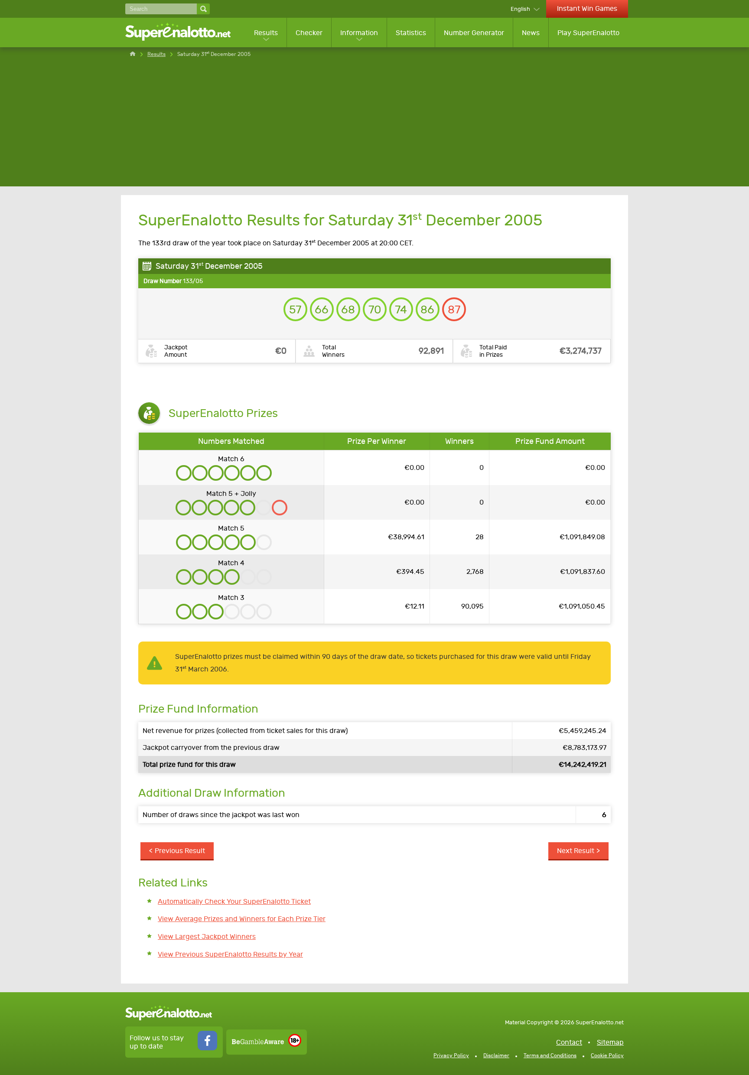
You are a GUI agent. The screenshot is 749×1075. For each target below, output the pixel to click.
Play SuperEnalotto (588, 33)
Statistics (411, 33)
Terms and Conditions (550, 1055)
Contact (569, 1042)
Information (359, 33)
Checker (309, 33)
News (531, 33)
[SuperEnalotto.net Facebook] (207, 1048)
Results (266, 33)
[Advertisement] (374, 125)
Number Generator (474, 33)
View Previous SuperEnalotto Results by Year (230, 954)
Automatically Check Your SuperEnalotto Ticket (234, 901)
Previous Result (180, 851)
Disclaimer (496, 1055)
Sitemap (610, 1042)
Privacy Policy (451, 1055)
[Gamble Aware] (258, 1042)
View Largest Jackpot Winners (207, 936)
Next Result (575, 851)
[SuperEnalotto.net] (183, 32)
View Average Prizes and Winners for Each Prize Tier (242, 919)
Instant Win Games (587, 8)
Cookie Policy (607, 1055)
